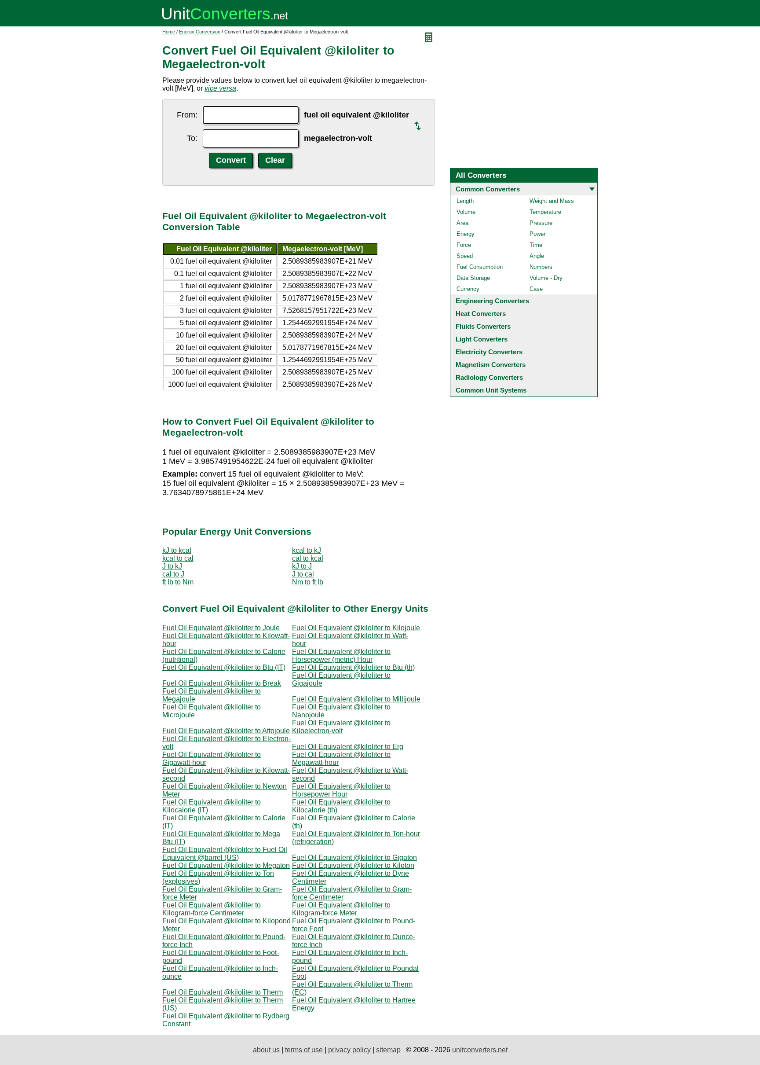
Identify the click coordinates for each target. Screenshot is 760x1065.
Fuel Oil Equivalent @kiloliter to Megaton (226, 865)
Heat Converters (481, 313)
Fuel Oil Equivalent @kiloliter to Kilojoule (356, 628)
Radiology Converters (489, 377)
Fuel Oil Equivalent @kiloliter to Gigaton (354, 857)
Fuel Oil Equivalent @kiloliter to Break (221, 683)
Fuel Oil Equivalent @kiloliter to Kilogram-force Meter (341, 909)
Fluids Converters (483, 326)
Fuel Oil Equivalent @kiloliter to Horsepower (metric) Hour (341, 655)
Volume (466, 212)
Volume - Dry (546, 278)
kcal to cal (178, 558)
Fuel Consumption (480, 267)
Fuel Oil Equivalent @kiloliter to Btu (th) (353, 667)
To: (192, 138)
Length (465, 201)
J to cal (303, 574)
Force (464, 245)
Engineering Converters (492, 301)
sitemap (388, 1050)
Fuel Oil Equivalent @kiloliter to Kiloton (353, 865)
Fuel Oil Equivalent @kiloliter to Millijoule (356, 699)
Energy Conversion (199, 31)
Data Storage (473, 278)
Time (536, 245)
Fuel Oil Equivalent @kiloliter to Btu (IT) (223, 667)
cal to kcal (307, 558)
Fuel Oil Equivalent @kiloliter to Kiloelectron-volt (341, 726)
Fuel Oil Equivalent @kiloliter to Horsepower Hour (341, 790)
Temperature (545, 212)
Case (536, 289)
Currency (468, 289)
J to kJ (172, 566)
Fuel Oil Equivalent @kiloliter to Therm (222, 992)
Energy (466, 234)
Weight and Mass (552, 201)
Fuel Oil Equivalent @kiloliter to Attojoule (226, 730)
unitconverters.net (480, 1050)
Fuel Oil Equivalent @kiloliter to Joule (221, 628)
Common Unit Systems (491, 390)
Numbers (541, 267)
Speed (465, 256)
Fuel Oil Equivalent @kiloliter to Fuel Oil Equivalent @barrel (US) (224, 853)
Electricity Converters (489, 352)
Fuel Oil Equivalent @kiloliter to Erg (347, 746)
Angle (537, 256)
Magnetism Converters (491, 364)
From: (187, 114)
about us (266, 1050)
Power (537, 234)
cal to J (173, 574)
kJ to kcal (176, 550)
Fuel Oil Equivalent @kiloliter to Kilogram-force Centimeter (211, 909)
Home (168, 31)
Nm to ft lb (307, 582)
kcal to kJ (306, 550)
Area (462, 223)
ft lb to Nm (178, 582)
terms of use (304, 1050)
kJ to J (302, 566)
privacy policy (349, 1050)
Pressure (541, 223)
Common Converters (488, 189)
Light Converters (482, 339)
